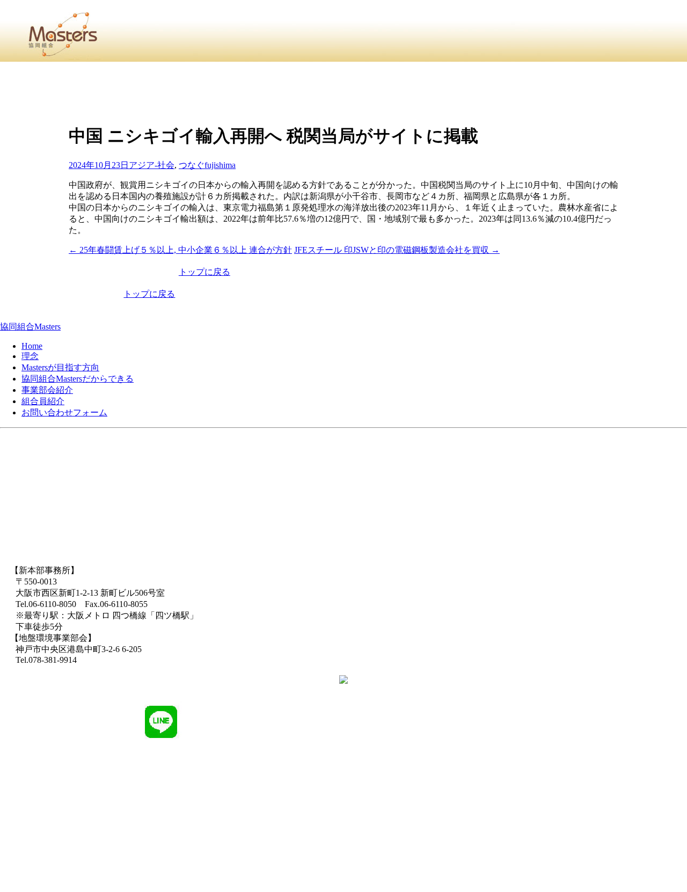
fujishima (220, 165)
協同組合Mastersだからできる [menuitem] (77, 378)
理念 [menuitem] (30, 356)
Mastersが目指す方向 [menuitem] (60, 367)
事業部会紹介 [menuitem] (47, 389)
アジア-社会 (151, 165)
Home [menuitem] (31, 345)
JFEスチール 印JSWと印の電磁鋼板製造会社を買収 (397, 249)
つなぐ (191, 165)
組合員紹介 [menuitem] (42, 401)
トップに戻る (204, 271)
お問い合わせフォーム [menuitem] (64, 412)
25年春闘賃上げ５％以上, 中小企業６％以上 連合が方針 (180, 249)
